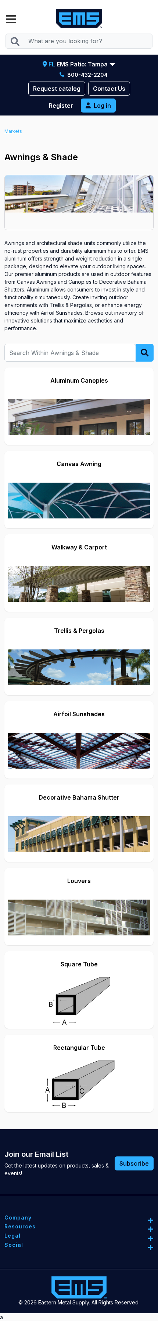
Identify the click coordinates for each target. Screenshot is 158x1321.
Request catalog (56, 88)
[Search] (15, 41)
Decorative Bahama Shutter (79, 797)
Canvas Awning (79, 464)
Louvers (79, 880)
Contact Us (109, 88)
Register (61, 105)
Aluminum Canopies (79, 380)
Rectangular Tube (79, 1047)
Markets (13, 131)
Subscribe (134, 1163)
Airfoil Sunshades (79, 714)
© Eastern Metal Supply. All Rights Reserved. (79, 1302)
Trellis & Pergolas (79, 630)
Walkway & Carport (79, 547)
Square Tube (79, 964)
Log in (102, 105)
